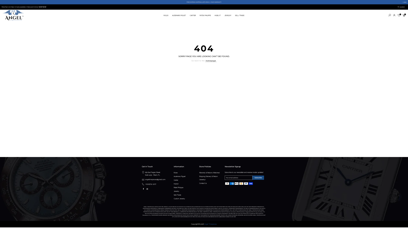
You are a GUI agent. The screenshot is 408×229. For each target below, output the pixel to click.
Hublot (176, 184)
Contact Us (203, 183)
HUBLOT (218, 15)
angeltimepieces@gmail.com (155, 179)
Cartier (176, 180)
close (404, 2)
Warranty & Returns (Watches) (209, 173)
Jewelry (176, 191)
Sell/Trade (177, 195)
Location (402, 7)
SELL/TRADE (239, 15)
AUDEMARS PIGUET (179, 15)
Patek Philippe (178, 187)
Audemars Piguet (179, 176)
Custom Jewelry (179, 199)
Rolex (176, 173)
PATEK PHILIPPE (205, 15)
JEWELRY (228, 15)
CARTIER (193, 15)
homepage (211, 61)
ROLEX (166, 15)
